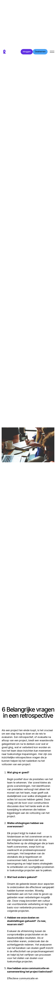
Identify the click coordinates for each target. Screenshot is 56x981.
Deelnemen (40, 51)
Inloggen (27, 51)
